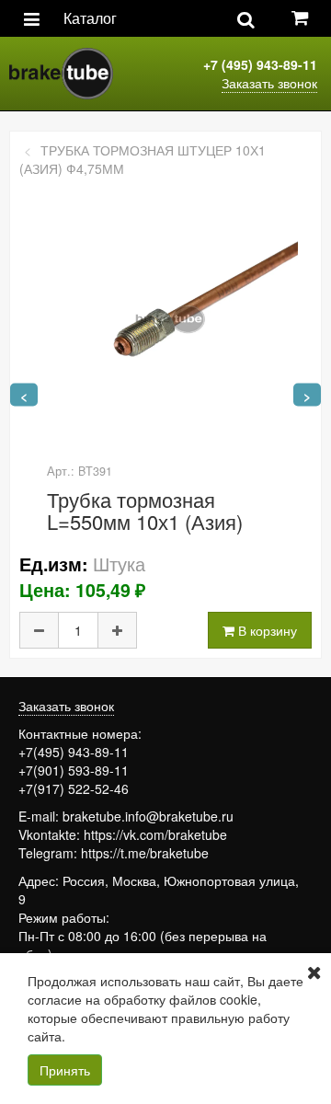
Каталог (90, 18)
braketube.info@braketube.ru (148, 816)
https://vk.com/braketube (155, 834)
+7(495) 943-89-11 (73, 751)
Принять (65, 1070)
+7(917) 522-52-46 (73, 788)
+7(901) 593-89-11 (73, 770)
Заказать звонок (269, 83)
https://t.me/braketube (145, 853)
